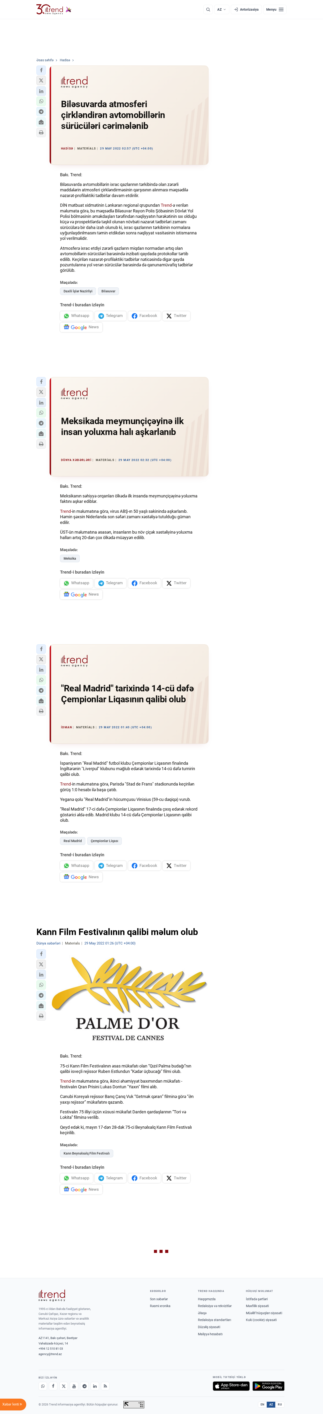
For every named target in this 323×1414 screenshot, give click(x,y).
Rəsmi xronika (160, 1306)
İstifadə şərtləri (257, 1299)
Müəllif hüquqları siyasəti (264, 1313)
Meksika (70, 558)
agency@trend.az (50, 1354)
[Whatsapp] (43, 1386)
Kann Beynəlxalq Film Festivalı (87, 1153)
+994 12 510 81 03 (51, 1348)
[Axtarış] (208, 9)
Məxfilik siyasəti (257, 1306)
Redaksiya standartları (214, 1320)
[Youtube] (74, 1386)
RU (280, 1404)
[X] (63, 1386)
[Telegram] (84, 1386)
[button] (41, 70)
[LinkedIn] (95, 1386)
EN (262, 1404)
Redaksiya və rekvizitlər (215, 1306)
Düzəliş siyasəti (209, 1327)
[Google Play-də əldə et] (268, 1386)
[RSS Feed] (105, 1386)
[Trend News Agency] (52, 1295)
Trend (166, 205)
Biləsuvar (108, 291)
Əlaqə (202, 1313)
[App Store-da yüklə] (231, 1386)
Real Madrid (73, 841)
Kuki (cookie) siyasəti (261, 1320)
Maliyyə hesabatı (210, 1334)
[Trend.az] (53, 9)
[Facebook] (53, 1386)
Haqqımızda (207, 1299)
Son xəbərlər (159, 1299)
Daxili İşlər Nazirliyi (78, 291)
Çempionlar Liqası (104, 841)
